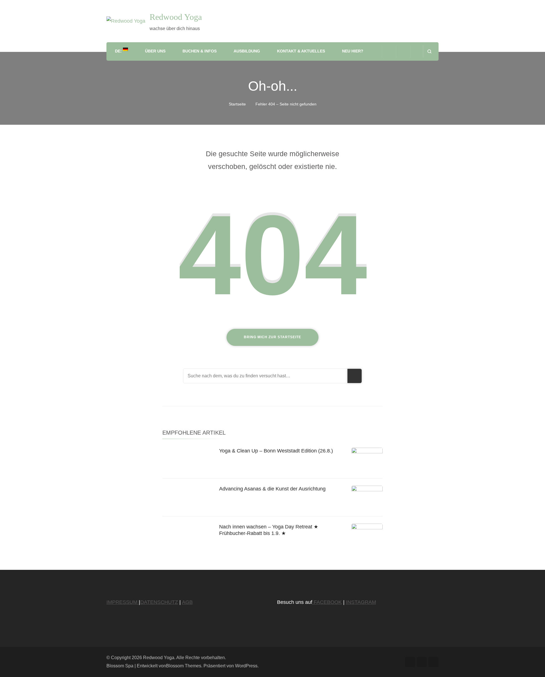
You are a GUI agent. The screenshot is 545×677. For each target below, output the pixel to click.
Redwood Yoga (176, 17)
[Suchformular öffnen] (429, 51)
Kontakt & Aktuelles (301, 51)
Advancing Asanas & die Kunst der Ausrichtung (272, 489)
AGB (187, 602)
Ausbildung (247, 51)
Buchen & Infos (200, 51)
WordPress (246, 665)
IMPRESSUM (122, 602)
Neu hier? (352, 51)
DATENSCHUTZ (159, 602)
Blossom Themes (183, 665)
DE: (119, 51)
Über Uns (155, 51)
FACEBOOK (327, 602)
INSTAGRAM (361, 602)
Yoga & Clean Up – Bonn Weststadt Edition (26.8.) (276, 451)
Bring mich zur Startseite (272, 337)
